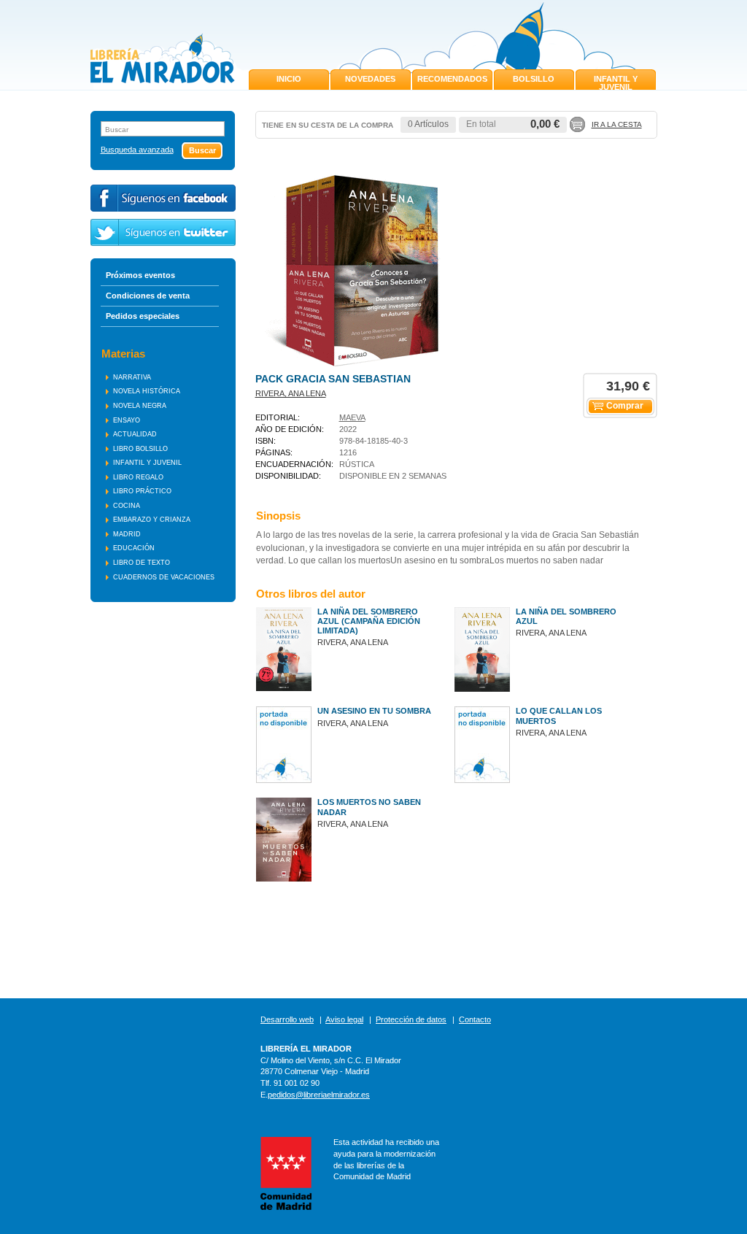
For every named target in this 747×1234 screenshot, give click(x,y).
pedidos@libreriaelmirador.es (319, 1094)
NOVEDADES (370, 78)
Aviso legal (344, 1019)
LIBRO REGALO (138, 477)
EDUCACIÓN (134, 548)
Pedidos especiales (142, 316)
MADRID (127, 534)
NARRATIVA (132, 377)
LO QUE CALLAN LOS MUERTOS (559, 715)
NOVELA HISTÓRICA (146, 391)
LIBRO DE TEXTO (141, 562)
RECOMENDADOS (452, 78)
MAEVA (352, 417)
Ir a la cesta (617, 124)
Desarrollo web (287, 1019)
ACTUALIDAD (135, 434)
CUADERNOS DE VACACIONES (163, 577)
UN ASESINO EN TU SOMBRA (374, 710)
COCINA (126, 505)
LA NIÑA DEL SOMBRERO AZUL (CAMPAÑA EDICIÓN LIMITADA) (368, 621)
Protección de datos (411, 1019)
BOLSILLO (533, 78)
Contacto (475, 1019)
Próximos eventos (140, 275)
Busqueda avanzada (137, 150)
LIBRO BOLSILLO (140, 448)
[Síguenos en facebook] (163, 198)
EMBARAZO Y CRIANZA (151, 519)
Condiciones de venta (148, 295)
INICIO (288, 78)
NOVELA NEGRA (139, 405)
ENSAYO (126, 420)
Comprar (624, 406)
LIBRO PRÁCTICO (142, 491)
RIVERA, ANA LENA (290, 393)
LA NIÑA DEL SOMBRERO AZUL (566, 616)
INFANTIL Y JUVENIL (616, 82)
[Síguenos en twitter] (163, 232)
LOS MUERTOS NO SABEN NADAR (369, 807)
